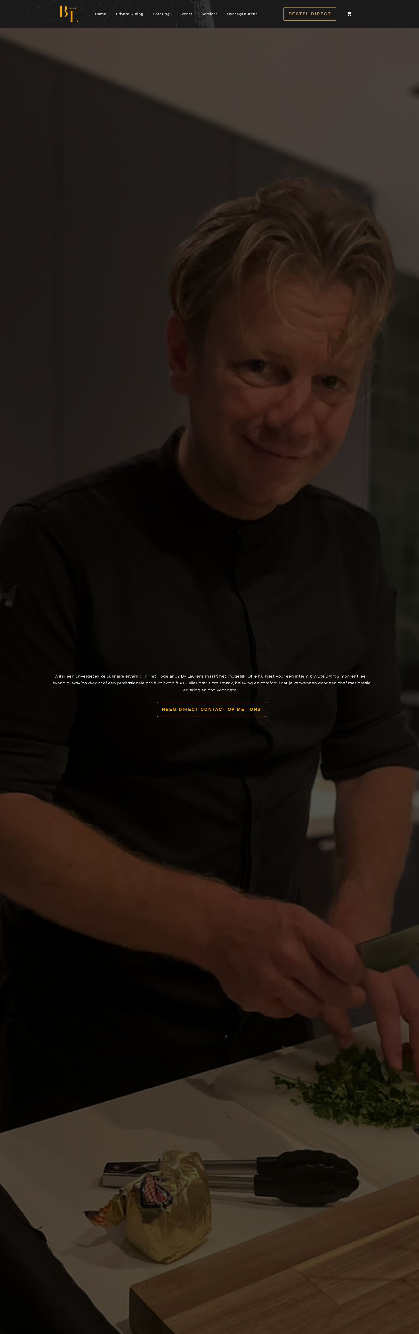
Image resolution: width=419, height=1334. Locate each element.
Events (185, 14)
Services (209, 14)
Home (100, 14)
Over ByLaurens (242, 14)
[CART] (349, 13)
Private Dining (130, 14)
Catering (161, 14)
